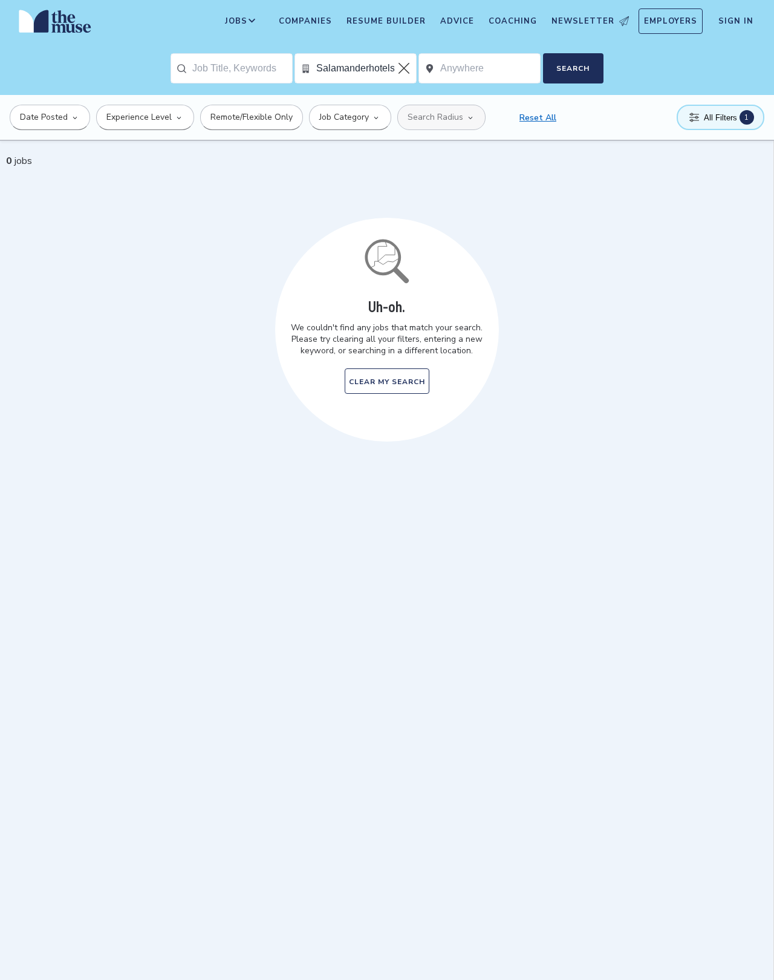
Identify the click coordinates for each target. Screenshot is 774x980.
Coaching (513, 21)
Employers (670, 21)
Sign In (735, 21)
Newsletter (582, 21)
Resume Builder (386, 21)
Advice (457, 21)
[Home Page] (55, 24)
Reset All (537, 117)
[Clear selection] (405, 68)
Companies (305, 21)
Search (573, 68)
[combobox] (242, 68)
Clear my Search (387, 382)
